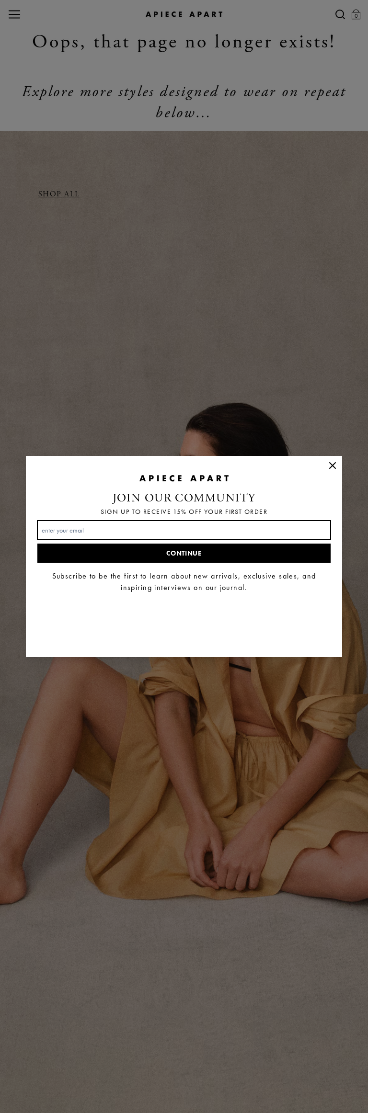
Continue (184, 553)
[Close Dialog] (332, 465)
